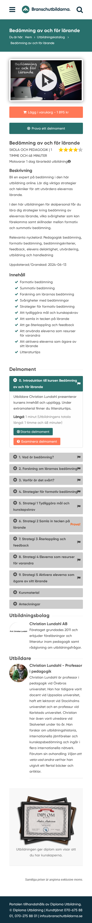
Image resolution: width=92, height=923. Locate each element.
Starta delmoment (34, 432)
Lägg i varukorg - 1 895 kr (48, 112)
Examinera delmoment (38, 441)
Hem (28, 37)
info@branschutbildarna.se (61, 916)
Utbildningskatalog (51, 37)
